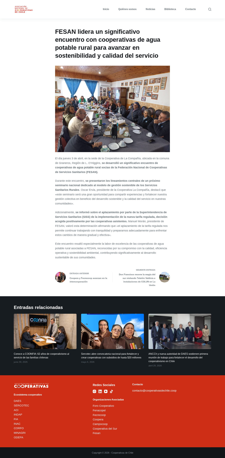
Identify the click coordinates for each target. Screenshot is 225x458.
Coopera (98, 419)
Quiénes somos (127, 9)
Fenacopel (99, 410)
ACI (16, 410)
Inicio (106, 9)
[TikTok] (111, 391)
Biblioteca (170, 9)
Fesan (96, 433)
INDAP (18, 414)
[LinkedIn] (100, 391)
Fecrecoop (99, 415)
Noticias (150, 9)
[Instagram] (94, 391)
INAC (17, 423)
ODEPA (18, 437)
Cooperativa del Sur (105, 428)
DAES (17, 400)
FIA (16, 419)
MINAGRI (20, 432)
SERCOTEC (21, 405)
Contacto (190, 9)
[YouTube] (105, 391)
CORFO (19, 428)
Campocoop (100, 424)
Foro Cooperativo (103, 405)
